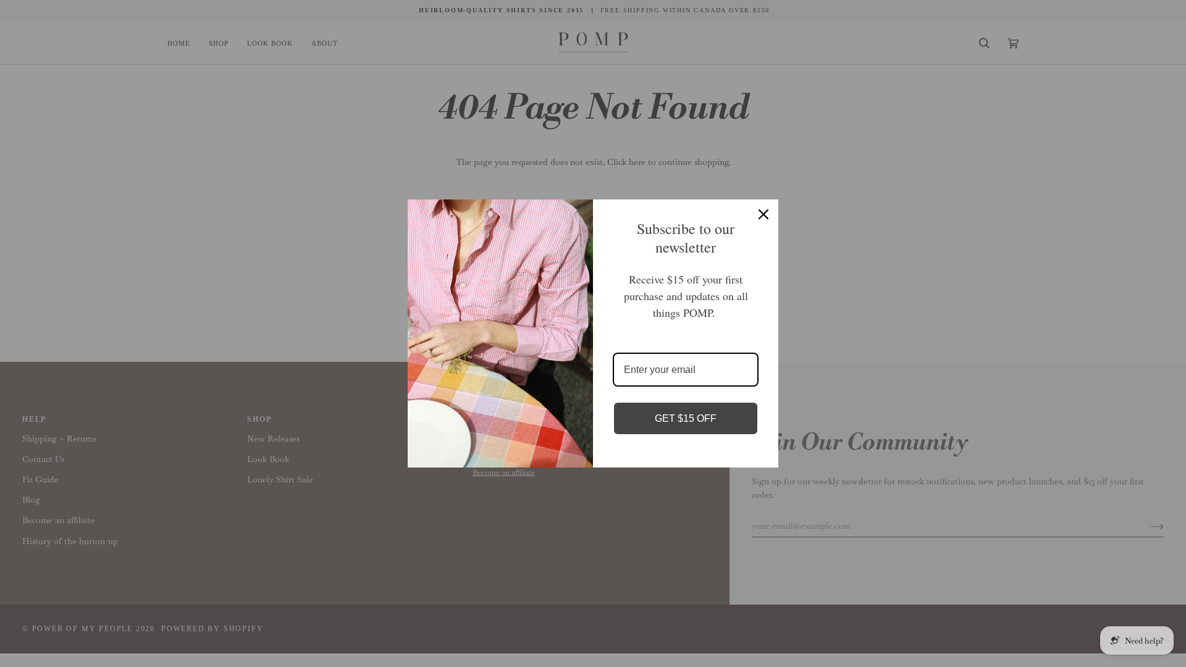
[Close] (763, 214)
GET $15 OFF (686, 418)
